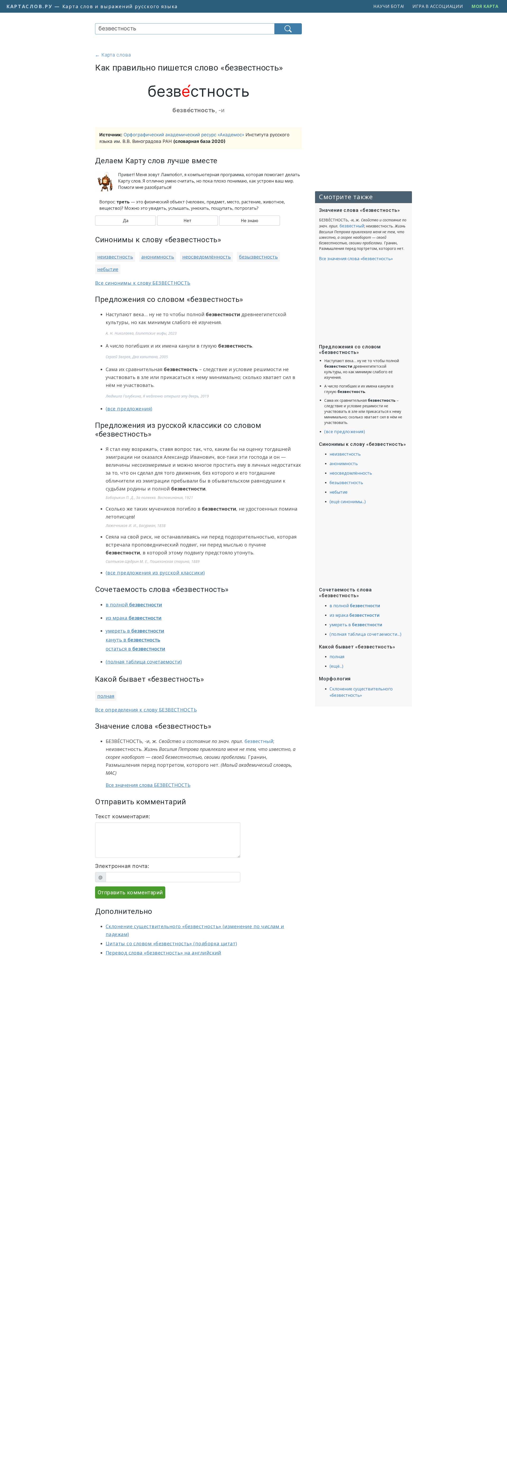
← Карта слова (113, 55)
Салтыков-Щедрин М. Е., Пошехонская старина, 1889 (153, 561)
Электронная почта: (122, 866)
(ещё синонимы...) (348, 501)
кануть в (133, 640)
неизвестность (115, 257)
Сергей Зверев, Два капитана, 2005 (137, 356)
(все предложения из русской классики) (155, 572)
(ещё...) (336, 666)
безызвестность (258, 257)
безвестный (259, 741)
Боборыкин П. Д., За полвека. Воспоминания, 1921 (149, 497)
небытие (107, 269)
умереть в (135, 631)
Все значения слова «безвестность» (356, 258)
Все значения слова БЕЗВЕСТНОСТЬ (148, 785)
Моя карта (485, 6)
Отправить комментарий (130, 892)
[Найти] (288, 29)
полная (105, 696)
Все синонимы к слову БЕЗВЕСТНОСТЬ (142, 283)
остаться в (135, 649)
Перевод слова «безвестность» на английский (163, 953)
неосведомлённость (206, 257)
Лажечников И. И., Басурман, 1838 (136, 525)
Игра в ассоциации (437, 6)
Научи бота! (388, 6)
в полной (134, 604)
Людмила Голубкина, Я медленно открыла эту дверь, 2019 (157, 396)
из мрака (134, 618)
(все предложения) (129, 408)
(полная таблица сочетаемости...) (365, 634)
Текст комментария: (122, 816)
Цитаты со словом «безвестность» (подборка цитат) (171, 943)
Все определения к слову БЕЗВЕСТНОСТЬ (146, 710)
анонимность (157, 257)
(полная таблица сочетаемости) (144, 661)
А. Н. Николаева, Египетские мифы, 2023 (141, 333)
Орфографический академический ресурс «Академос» (184, 134)
